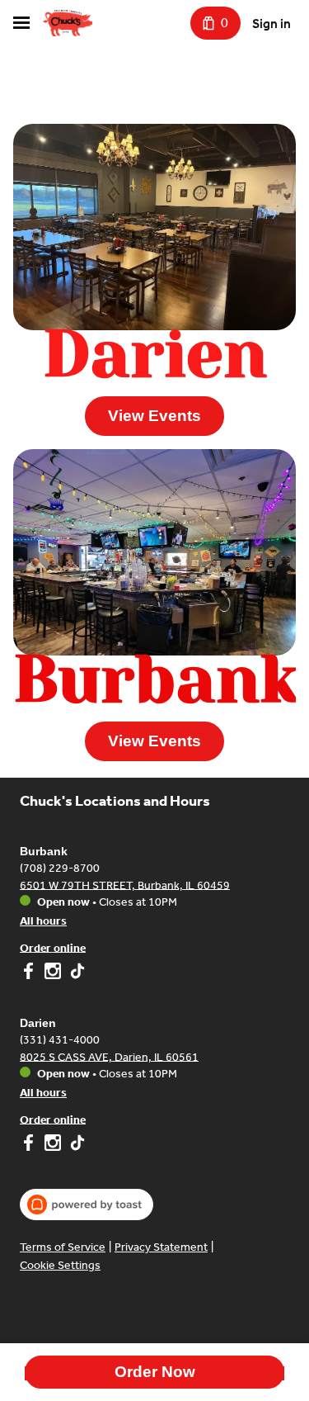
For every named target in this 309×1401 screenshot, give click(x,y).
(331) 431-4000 (60, 1039)
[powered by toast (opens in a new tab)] (86, 1204)
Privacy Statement (161, 1247)
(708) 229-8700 (60, 867)
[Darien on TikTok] (75, 1145)
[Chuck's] (67, 23)
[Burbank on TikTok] (75, 973)
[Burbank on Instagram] (52, 973)
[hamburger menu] (21, 23)
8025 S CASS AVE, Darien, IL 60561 (109, 1056)
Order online (53, 947)
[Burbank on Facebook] (30, 973)
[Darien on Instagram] (52, 1145)
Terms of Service (62, 1247)
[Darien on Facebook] (30, 1145)
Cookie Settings (60, 1265)
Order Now (155, 1371)
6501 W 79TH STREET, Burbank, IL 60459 (125, 885)
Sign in (271, 23)
